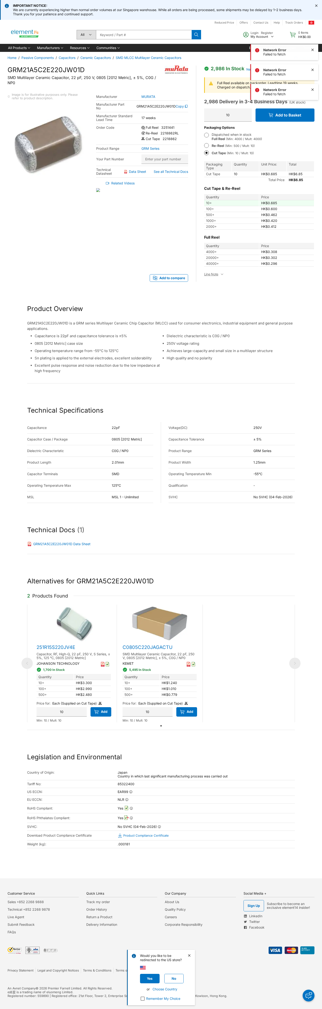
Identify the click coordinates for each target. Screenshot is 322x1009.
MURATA (148, 97)
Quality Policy (175, 909)
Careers (171, 917)
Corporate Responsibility (183, 924)
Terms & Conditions (97, 970)
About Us (172, 902)
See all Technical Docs (171, 172)
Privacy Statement (20, 970)
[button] (18, 48)
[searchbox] (144, 34)
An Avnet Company (22, 988)
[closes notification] (316, 5)
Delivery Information (101, 924)
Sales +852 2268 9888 (26, 902)
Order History (96, 909)
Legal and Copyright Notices (58, 970)
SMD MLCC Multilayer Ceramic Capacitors (148, 58)
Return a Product (99, 917)
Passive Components (37, 58)
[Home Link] (25, 34)
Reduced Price (224, 22)
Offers (243, 22)
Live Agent (16, 917)
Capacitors (67, 58)
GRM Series (150, 148)
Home (12, 58)
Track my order (98, 902)
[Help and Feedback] (308, 995)
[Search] (196, 34)
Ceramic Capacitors (95, 58)
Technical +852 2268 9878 (29, 909)
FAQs (12, 932)
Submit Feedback (21, 924)
